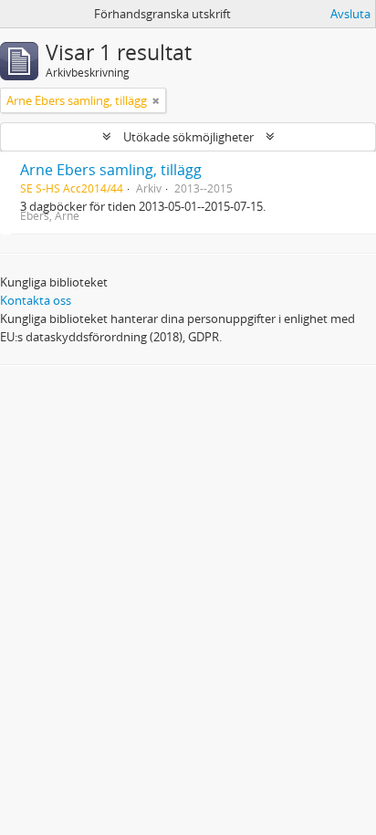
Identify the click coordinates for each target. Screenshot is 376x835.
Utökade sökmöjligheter (188, 137)
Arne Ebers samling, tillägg (111, 170)
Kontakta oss (35, 300)
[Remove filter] (156, 100)
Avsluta (350, 13)
